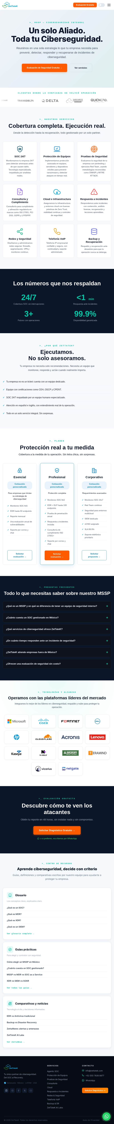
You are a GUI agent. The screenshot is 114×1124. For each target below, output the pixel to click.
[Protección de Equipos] (57, 161)
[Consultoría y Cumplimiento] (20, 202)
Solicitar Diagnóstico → (95, 1090)
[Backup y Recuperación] (94, 241)
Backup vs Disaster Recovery (22, 1022)
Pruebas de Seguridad (57, 1079)
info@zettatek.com (94, 1070)
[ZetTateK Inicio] (10, 5)
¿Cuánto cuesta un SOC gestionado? (25, 968)
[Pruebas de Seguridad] (94, 161)
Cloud (49, 1087)
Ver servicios (81, 68)
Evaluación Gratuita (85, 5)
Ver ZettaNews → (16, 1042)
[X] (24, 1090)
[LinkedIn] (6, 1090)
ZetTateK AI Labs (15, 1035)
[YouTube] (30, 1090)
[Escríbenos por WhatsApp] (106, 1116)
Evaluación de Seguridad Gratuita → (44, 67)
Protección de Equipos (57, 1075)
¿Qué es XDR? (14, 920)
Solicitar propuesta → (94, 555)
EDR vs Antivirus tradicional (21, 1016)
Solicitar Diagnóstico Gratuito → (57, 830)
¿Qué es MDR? (14, 914)
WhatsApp (90, 1080)
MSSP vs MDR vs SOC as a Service (24, 974)
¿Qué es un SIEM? (16, 926)
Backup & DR (53, 1103)
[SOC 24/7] (20, 161)
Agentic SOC (53, 1071)
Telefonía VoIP (53, 1099)
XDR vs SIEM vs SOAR (18, 981)
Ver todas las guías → (19, 988)
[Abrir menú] (109, 5)
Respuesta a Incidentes (57, 1091)
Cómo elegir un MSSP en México (23, 962)
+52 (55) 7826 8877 (95, 1075)
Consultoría (52, 1083)
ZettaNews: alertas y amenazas (23, 1028)
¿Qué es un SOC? (15, 907)
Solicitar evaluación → (19, 555)
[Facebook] (18, 1090)
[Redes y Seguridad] (20, 241)
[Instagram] (12, 1090)
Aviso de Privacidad (91, 1120)
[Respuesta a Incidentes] (94, 202)
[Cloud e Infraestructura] (57, 202)
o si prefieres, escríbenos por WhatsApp (58, 838)
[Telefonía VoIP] (57, 241)
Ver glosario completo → (20, 934)
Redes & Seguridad (56, 1095)
